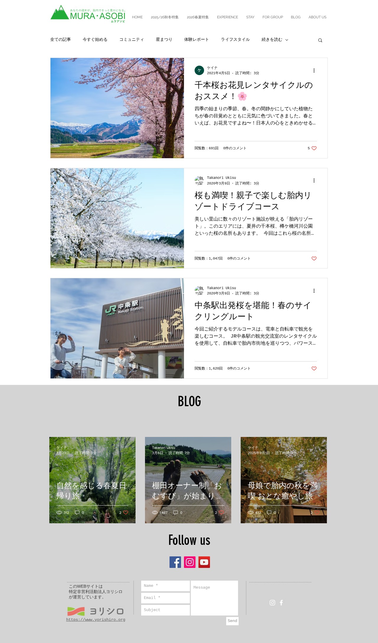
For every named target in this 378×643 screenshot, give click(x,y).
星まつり (164, 39)
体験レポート (196, 39)
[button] (320, 41)
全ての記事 (60, 39)
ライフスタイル (235, 39)
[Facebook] (175, 562)
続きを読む (272, 39)
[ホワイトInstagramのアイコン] (272, 602)
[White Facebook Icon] (281, 602)
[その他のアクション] (316, 70)
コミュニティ (131, 39)
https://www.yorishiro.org (95, 619)
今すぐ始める (95, 39)
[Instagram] (189, 562)
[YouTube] (204, 562)
